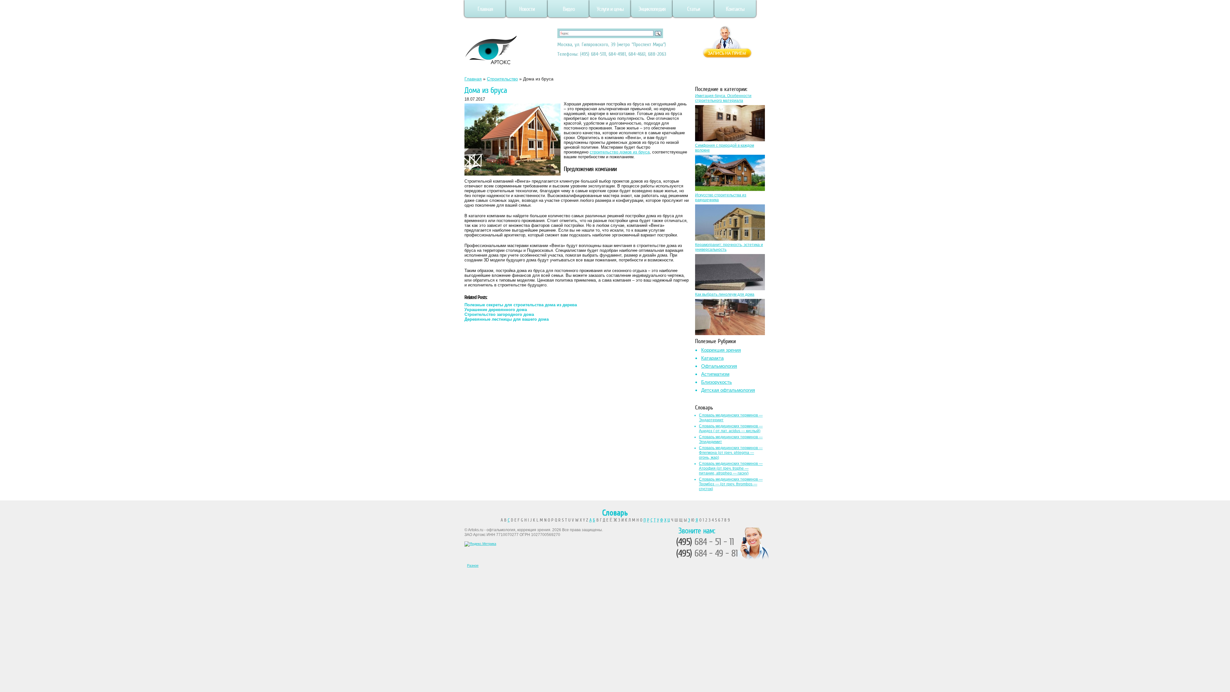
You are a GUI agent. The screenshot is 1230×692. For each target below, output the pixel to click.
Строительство (502, 78)
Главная (485, 9)
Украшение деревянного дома (495, 309)
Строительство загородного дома (499, 314)
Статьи (693, 9)
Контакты (735, 9)
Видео (569, 9)
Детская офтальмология (728, 390)
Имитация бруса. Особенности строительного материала (723, 98)
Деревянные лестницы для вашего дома (506, 319)
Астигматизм (715, 374)
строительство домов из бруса (620, 152)
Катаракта (712, 358)
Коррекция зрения (721, 350)
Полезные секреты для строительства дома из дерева (520, 304)
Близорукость (716, 382)
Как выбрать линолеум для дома (724, 294)
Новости (527, 9)
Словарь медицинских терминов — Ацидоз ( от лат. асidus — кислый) (731, 428)
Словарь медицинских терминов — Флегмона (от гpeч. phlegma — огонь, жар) (731, 453)
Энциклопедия (652, 9)
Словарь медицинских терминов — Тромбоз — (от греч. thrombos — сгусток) (731, 484)
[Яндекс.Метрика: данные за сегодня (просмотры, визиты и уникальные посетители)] (480, 544)
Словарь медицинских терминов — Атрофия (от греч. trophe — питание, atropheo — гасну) (731, 468)
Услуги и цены (610, 9)
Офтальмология (719, 366)
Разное (473, 565)
